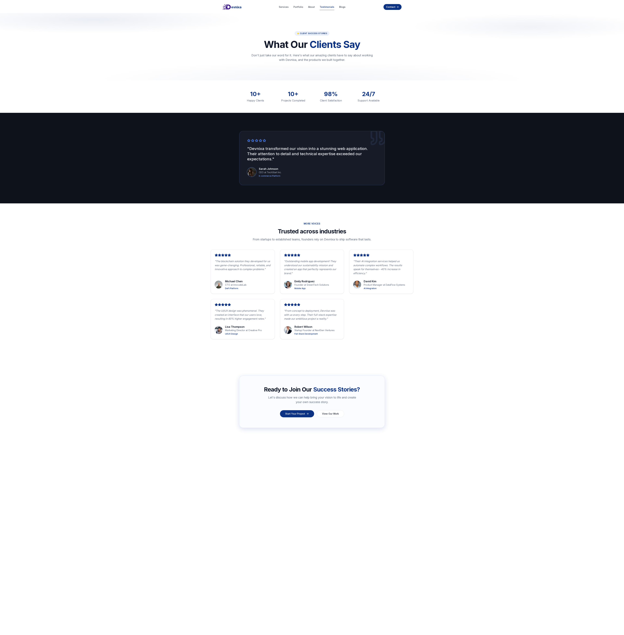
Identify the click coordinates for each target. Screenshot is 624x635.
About (311, 7)
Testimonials (327, 7)
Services (284, 7)
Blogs (342, 7)
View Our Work (330, 413)
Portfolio (298, 7)
